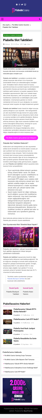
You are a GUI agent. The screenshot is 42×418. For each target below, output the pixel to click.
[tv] (25, 4)
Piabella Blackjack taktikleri (16, 278)
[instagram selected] (19, 4)
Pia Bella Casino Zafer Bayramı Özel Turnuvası (19, 359)
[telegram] (16, 4)
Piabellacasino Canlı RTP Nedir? (26, 319)
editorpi (7, 44)
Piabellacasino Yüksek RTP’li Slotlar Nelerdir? (19, 364)
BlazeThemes (28, 411)
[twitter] (22, 4)
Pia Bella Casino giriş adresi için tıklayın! (21, 138)
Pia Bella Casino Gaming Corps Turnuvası (17, 355)
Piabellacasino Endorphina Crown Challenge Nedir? (21, 368)
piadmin (17, 315)
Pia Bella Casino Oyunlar (13, 35)
